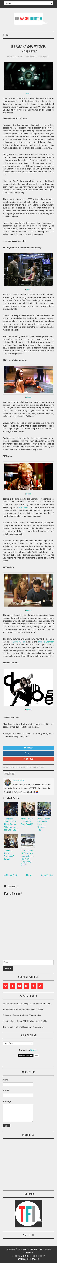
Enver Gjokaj (19, 642)
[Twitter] (5, 986)
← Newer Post (10, 875)
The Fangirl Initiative (32, 1249)
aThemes (24, 1256)
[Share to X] (10, 773)
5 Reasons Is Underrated (28, 49)
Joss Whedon (31, 767)
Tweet (30, 748)
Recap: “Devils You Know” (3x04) (27, 1003)
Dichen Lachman (46, 642)
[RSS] (40, 986)
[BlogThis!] (8, 773)
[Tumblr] (33, 986)
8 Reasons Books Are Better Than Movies (22, 1015)
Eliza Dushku (20, 767)
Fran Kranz (24, 507)
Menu (5, 34)
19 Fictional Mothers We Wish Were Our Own (23, 1009)
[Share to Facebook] (13, 773)
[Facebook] (12, 986)
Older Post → (47, 875)
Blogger (33, 1050)
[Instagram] (19, 986)
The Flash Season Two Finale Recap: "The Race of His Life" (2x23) (11, 824)
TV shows (40, 767)
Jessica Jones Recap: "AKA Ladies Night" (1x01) (25, 1021)
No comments (43, 56)
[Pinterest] (26, 986)
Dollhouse (10, 767)
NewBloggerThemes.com (28, 1259)
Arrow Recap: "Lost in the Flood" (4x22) (27, 822)
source (28, 93)
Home (29, 875)
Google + (30, 759)
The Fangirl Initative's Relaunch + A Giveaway (23, 1027)
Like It (30, 753)
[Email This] (5, 773)
